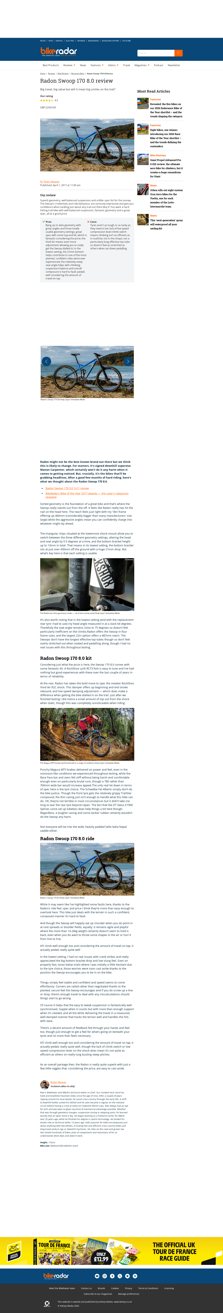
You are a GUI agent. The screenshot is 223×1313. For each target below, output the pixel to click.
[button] (87, 373)
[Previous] (46, 361)
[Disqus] (90, 1195)
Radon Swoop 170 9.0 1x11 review (67, 488)
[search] (178, 53)
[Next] (128, 361)
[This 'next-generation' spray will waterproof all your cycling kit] (143, 219)
